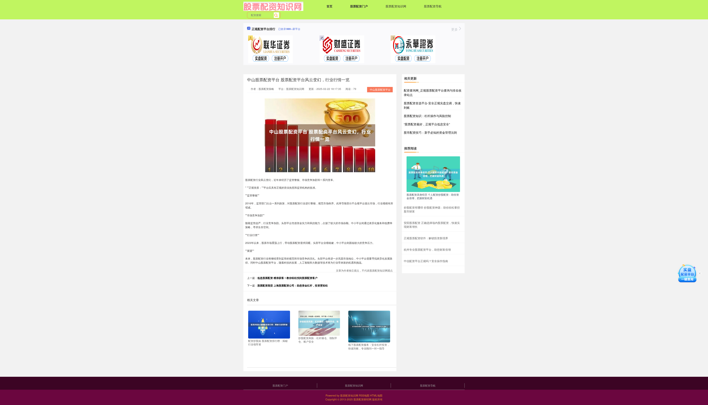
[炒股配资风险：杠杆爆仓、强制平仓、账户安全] (319, 323)
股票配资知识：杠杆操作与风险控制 (427, 116)
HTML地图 (376, 395)
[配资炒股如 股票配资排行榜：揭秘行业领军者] (269, 324)
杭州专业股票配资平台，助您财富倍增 (427, 249)
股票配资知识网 (396, 6)
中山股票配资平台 (380, 89)
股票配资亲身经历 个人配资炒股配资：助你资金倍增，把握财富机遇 (433, 196)
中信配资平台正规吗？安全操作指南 (426, 261)
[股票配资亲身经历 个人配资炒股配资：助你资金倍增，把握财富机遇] (433, 174)
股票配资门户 (359, 6)
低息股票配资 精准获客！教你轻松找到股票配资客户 (287, 278)
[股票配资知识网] (273, 6)
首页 (329, 6)
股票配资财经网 (362, 399)
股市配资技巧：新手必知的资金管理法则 (430, 132)
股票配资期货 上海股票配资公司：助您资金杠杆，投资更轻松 (292, 285)
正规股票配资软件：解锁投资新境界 (426, 238)
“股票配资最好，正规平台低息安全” (427, 124)
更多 (455, 29)
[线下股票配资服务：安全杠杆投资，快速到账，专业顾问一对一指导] (369, 326)
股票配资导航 (433, 6)
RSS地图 (364, 395)
